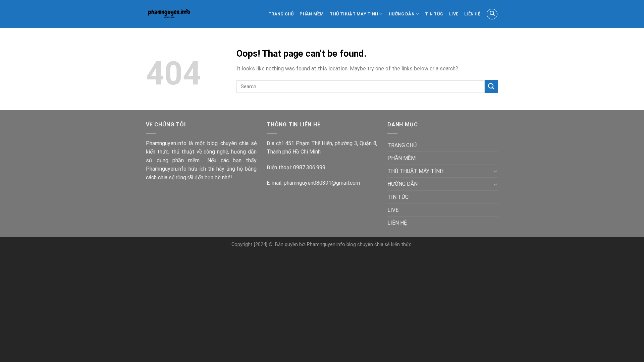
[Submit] (491, 86)
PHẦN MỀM (312, 13)
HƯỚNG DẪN (402, 13)
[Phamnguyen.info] (175, 14)
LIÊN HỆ (472, 13)
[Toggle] (495, 171)
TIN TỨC (434, 13)
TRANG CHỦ (280, 13)
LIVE (453, 13)
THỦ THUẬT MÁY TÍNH (354, 13)
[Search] (492, 14)
